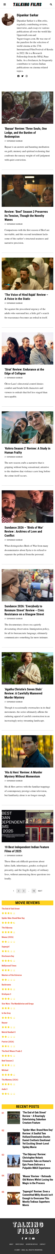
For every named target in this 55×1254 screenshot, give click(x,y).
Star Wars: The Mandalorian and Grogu (18, 1003)
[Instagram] (26, 76)
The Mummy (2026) (10, 1079)
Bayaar (4, 1022)
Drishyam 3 (6, 994)
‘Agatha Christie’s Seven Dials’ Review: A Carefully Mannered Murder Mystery (23, 693)
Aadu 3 (4, 1089)
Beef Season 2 (8, 1060)
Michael (5, 1070)
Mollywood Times (9, 965)
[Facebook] (18, 76)
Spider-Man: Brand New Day (13, 918)
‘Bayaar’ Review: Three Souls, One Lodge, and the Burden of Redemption (26, 132)
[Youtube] (33, 1238)
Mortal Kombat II (9, 1032)
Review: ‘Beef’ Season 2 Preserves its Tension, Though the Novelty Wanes (26, 215)
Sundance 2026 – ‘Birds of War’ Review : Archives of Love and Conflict (24, 531)
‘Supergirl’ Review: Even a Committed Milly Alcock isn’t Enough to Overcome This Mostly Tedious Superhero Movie (37, 1198)
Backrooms (6, 984)
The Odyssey (7, 927)
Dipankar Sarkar (15, 141)
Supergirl (5, 946)
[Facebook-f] (22, 1238)
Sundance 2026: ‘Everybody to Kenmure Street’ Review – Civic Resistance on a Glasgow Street (24, 610)
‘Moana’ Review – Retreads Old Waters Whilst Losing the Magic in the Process (37, 1180)
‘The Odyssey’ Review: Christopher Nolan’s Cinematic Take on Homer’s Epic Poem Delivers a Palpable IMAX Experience (36, 1161)
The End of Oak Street (11, 908)
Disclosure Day (8, 956)
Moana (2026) (8, 937)
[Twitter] (22, 76)
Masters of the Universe (12, 975)
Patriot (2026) (8, 1041)
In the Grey (6, 1013)
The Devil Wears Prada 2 (12, 1051)
